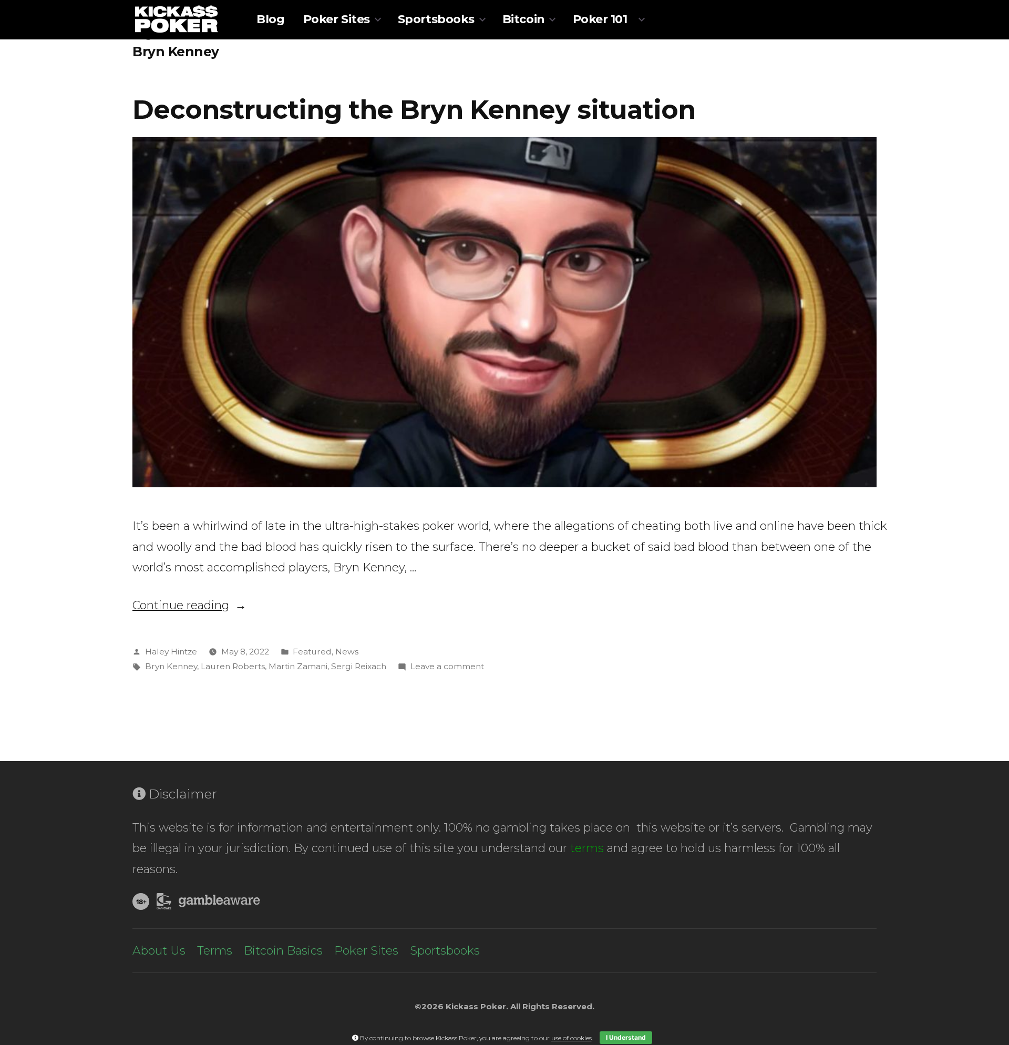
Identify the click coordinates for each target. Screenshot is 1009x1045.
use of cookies (571, 1038)
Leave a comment (447, 666)
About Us (159, 951)
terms (587, 848)
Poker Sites (336, 19)
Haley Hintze (171, 652)
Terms (214, 951)
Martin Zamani (298, 666)
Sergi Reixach (358, 666)
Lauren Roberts (233, 666)
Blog (270, 19)
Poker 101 (600, 19)
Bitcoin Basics (283, 951)
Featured (312, 652)
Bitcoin (523, 19)
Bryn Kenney (171, 666)
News (346, 652)
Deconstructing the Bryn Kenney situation (413, 109)
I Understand (626, 1037)
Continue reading (189, 605)
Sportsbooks (436, 19)
